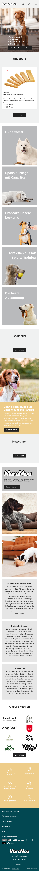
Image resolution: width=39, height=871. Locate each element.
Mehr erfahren (11, 429)
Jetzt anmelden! (20, 51)
